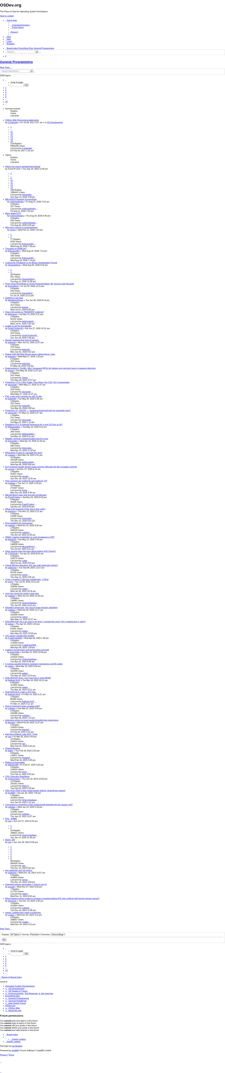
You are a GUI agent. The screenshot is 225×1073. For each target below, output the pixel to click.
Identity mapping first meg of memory (22, 340)
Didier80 (12, 399)
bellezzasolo (28, 321)
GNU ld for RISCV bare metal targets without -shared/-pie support (35, 790)
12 (11, 134)
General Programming (16, 62)
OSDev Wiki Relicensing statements (22, 120)
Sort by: (26, 934)
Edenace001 (28, 244)
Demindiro (27, 195)
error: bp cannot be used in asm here (22, 593)
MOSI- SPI (10, 840)
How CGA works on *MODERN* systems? (24, 312)
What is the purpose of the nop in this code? (25, 509)
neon (24, 772)
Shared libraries (12, 748)
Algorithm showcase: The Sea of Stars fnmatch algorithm (31, 607)
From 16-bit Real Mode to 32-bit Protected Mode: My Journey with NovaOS (39, 284)
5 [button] (5, 97)
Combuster (13, 122)
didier (10, 751)
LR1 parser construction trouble (19, 636)
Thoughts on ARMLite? (15, 249)
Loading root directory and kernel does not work (27, 650)
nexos (13, 230)
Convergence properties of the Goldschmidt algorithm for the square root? (39, 805)
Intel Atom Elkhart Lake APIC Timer (21, 734)
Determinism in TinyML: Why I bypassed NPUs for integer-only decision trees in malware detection (50, 368)
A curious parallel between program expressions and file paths (34, 664)
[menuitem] (20, 25)
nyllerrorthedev (17, 202)
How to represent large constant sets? (22, 706)
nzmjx (24, 575)
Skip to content (7, 16)
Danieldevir (13, 286)
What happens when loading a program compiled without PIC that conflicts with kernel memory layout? (52, 898)
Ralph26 (12, 539)
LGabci (11, 915)
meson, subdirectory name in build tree (23, 913)
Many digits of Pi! (13, 213)
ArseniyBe (15, 652)
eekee (25, 589)
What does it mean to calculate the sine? (23, 453)
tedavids (12, 342)
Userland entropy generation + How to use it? (26, 884)
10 (11, 180)
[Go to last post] (33, 148)
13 (11, 136)
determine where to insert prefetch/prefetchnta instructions (31, 720)
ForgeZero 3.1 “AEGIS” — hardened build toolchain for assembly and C (38, 410)
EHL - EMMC (11, 819)
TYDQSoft (12, 554)
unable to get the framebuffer (18, 326)
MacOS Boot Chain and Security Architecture (26, 495)
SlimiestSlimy (14, 265)
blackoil (11, 722)
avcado (11, 887)
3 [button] (5, 92)
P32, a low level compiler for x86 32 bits (23, 396)
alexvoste (12, 385)
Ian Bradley (17, 1046)
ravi (9, 737)
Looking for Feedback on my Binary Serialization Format (31, 263)
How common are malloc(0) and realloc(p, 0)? (26, 481)
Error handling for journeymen (19, 523)
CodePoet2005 (15, 638)
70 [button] (6, 102)
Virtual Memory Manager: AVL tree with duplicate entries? (31, 565)
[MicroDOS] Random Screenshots (20, 199)
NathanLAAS (14, 680)
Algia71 (25, 786)
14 (11, 139)
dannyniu (12, 901)
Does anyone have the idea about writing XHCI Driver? (30, 551)
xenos (25, 880)
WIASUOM (13, 765)
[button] (6, 80)
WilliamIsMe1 (14, 427)
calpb (24, 561)
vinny (10, 582)
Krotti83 (11, 793)
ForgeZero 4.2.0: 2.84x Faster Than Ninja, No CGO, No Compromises (37, 382)
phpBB (15, 1050)
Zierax (11, 371)
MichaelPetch (28, 546)
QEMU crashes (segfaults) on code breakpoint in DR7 (30, 537)
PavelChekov (14, 497)
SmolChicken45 (15, 328)
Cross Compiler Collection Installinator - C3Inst (26, 579)
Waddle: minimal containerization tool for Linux (26, 439)
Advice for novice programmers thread (22, 166)
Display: (6, 934)
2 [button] (5, 90)
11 (11, 132)
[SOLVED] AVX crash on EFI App (20, 692)
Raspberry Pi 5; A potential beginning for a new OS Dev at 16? (34, 424)
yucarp (11, 469)
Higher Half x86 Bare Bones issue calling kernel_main (30, 354)
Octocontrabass (29, 603)
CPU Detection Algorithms (17, 776)
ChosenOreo (14, 779)
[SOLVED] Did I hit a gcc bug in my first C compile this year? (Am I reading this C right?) (45, 622)
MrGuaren (12, 314)
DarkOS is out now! (14, 298)
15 (11, 141)
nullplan (11, 455)
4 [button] (5, 95)
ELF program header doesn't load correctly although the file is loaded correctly (41, 467)
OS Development (55, 122)
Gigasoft (26, 758)
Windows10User (15, 300)
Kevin (24, 490)
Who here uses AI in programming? (21, 227)
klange (25, 307)
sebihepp (12, 568)
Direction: (46, 934)
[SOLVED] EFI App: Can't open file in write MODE (28, 678)
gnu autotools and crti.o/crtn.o (18, 870)
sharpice (12, 511)
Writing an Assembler (15, 762)
